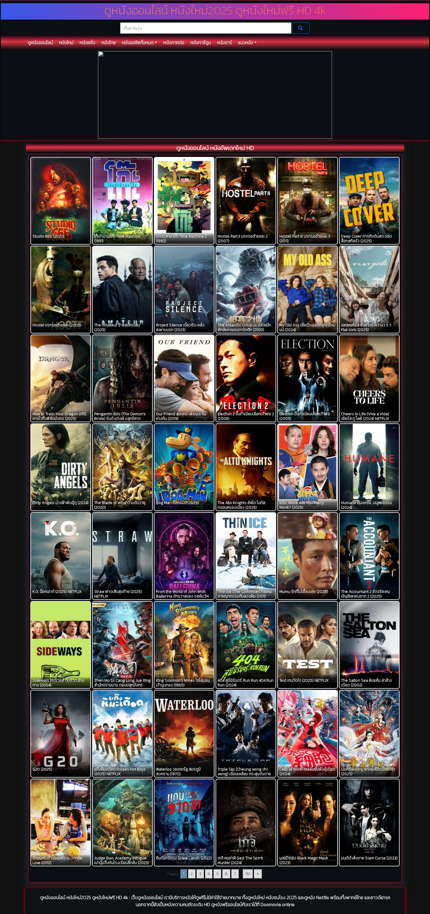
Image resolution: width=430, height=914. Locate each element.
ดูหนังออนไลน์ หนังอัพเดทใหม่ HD (215, 147)
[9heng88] (215, 94)
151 (247, 874)
